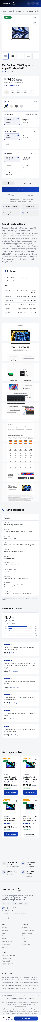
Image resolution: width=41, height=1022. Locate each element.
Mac (3, 933)
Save (12, 195)
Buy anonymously (28, 930)
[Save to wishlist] (35, 18)
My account (26, 944)
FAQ (23, 939)
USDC (18, 92)
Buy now (20, 189)
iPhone (4, 927)
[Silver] (22, 106)
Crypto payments (7, 964)
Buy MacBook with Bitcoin (28, 977)
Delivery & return (28, 933)
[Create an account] (29, 3)
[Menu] (37, 3)
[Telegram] (4, 918)
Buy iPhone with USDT (30, 985)
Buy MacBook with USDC (10, 988)
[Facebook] (13, 918)
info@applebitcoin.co (11, 908)
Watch (4, 939)
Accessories (6, 944)
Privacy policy (6, 958)
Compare (31, 195)
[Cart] (33, 3)
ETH (12, 92)
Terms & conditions (8, 955)
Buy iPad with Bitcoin (9, 980)
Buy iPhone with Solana (28, 988)
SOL (31, 92)
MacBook (11, 11)
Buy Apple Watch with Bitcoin (28, 980)
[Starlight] (11, 106)
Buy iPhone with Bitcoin (10, 977)
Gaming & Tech (7, 941)
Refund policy (6, 961)
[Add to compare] (35, 23)
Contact (24, 941)
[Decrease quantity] (4, 183)
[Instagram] (8, 918)
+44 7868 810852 (10, 911)
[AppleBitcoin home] (8, 3)
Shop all (4, 947)
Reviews (24, 936)
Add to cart (27, 183)
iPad (3, 936)
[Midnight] (6, 106)
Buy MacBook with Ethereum (11, 985)
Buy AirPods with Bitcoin (10, 983)
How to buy (26, 927)
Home (4, 11)
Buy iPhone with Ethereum (29, 983)
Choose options (29, 834)
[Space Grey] (16, 106)
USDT (25, 92)
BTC (7, 92)
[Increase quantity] (12, 183)
